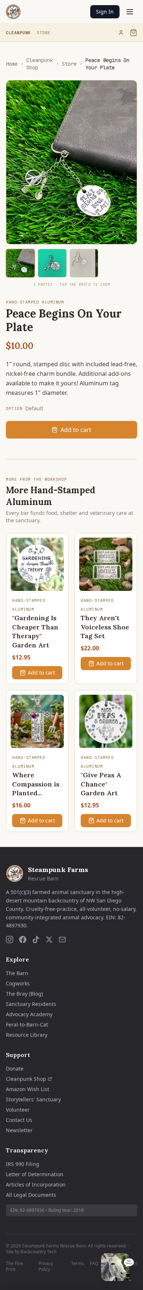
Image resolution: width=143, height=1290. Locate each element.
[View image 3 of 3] (84, 263)
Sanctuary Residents (31, 1003)
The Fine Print (14, 1266)
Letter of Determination (34, 1174)
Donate (14, 1068)
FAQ (94, 1264)
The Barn (17, 973)
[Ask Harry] (117, 1267)
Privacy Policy (45, 1266)
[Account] (121, 33)
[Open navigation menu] (129, 11)
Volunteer (18, 1109)
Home (12, 64)
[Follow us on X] (49, 939)
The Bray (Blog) (24, 993)
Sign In (105, 11)
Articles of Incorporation (36, 1184)
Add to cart (75, 430)
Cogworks (18, 983)
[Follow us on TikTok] (36, 939)
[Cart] (133, 32)
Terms (77, 1264)
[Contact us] (62, 939)
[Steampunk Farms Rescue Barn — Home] (13, 11)
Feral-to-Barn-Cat (27, 1024)
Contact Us (19, 1119)
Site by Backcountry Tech (31, 1252)
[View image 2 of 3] (52, 263)
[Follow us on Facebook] (22, 939)
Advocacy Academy (29, 1014)
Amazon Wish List (27, 1089)
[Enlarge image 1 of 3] (20, 263)
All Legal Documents (31, 1194)
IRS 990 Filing (22, 1163)
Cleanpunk (18, 32)
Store (44, 32)
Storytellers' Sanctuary (33, 1099)
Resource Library (26, 1034)
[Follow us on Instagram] (9, 939)
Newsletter (19, 1130)
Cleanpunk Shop (39, 64)
